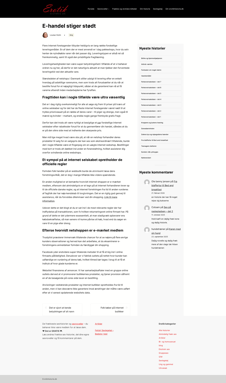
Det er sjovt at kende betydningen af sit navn (61, 309)
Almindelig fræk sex (168, 334)
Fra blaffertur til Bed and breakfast (154, 140)
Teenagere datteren (148, 146)
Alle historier (164, 330)
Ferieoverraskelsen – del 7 (151, 82)
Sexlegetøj (163, 360)
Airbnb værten (146, 64)
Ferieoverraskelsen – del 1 (151, 117)
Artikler (98, 324)
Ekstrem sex (164, 349)
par (99, 122)
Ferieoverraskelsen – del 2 (151, 111)
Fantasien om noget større (151, 70)
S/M (160, 357)
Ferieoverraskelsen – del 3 (151, 105)
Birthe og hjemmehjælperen (151, 58)
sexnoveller (77, 324)
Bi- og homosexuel (167, 341)
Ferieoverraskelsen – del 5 (151, 93)
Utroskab (163, 368)
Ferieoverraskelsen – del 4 (151, 99)
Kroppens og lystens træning (152, 123)
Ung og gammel (166, 364)
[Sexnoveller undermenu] (108, 9)
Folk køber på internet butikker (112, 309)
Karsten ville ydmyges (149, 152)
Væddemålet (146, 76)
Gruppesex (163, 353)
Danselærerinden (147, 128)
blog (71, 35)
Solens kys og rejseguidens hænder (154, 134)
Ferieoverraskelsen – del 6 (151, 87)
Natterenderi (146, 158)
